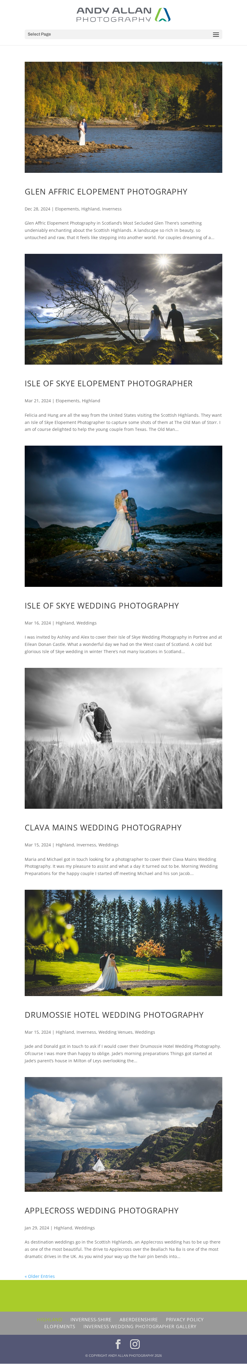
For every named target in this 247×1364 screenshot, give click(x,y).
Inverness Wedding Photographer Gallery (139, 1326)
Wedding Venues (115, 1032)
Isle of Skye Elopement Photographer (109, 383)
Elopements (67, 209)
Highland (90, 209)
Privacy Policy (185, 1319)
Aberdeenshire (139, 1319)
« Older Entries (40, 1276)
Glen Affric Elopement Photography (106, 191)
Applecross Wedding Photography (102, 1210)
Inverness (112, 209)
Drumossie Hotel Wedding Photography (114, 1014)
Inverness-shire (90, 1319)
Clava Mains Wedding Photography (103, 827)
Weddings (87, 623)
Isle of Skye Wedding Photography (102, 605)
